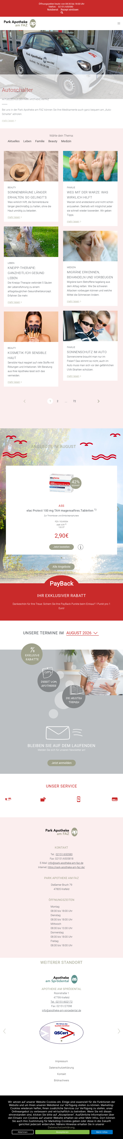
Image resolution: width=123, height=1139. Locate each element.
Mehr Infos (102, 1132)
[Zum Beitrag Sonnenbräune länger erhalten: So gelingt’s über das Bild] (31, 166)
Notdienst (52, 9)
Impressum (61, 1061)
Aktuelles (14, 141)
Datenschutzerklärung (61, 1067)
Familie (40, 141)
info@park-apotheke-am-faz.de (65, 862)
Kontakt (61, 1074)
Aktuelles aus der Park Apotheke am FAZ (25, 99)
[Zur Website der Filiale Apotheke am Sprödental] (61, 979)
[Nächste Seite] (98, 401)
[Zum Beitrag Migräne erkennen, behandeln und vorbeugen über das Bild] (90, 246)
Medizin (66, 141)
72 (74, 401)
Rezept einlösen (69, 9)
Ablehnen (23, 1132)
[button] (119, 507)
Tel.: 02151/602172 (62, 1001)
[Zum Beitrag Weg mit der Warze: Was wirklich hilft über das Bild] (90, 166)
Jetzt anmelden (62, 763)
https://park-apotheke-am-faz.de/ (66, 867)
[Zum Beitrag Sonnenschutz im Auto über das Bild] (90, 326)
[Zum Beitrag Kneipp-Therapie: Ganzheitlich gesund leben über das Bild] (31, 242)
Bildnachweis (61, 1080)
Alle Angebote (61, 566)
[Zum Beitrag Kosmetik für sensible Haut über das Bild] (31, 326)
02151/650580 (65, 6)
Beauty (52, 141)
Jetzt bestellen (61, 546)
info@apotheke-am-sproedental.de (61, 1010)
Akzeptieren (62, 1132)
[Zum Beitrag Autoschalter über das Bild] (61, 64)
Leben (27, 141)
